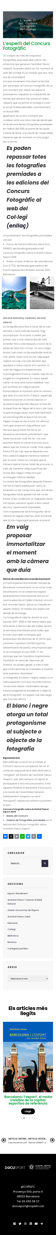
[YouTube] (36, 1224)
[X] (11, 837)
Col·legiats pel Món (18, 948)
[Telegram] (28, 837)
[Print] (34, 837)
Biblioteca (13, 935)
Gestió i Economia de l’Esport (23, 910)
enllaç (17, 225)
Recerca (12, 942)
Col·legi (11, 929)
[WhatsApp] (23, 837)
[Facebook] (6, 837)
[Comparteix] (40, 837)
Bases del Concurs (17, 816)
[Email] (17, 837)
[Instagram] (25, 1224)
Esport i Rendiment (18, 893)
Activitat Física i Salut (19, 916)
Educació (13, 923)
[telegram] (41, 1224)
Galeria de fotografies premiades (25, 820)
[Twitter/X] (20, 1224)
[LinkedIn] (31, 1224)
